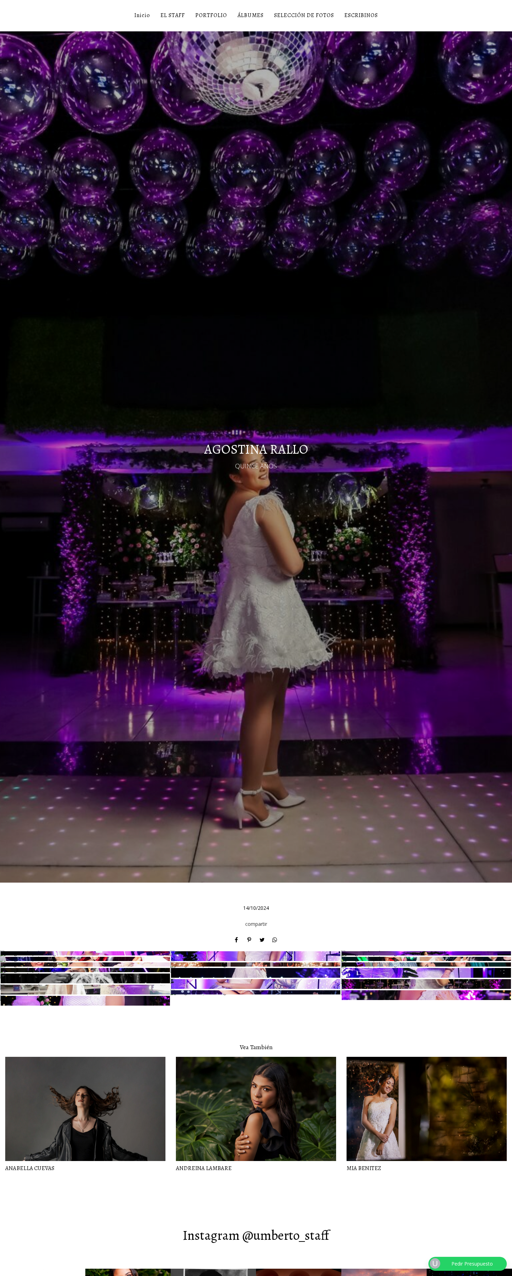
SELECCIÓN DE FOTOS (304, 15)
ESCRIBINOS (361, 15)
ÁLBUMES (251, 15)
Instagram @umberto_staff (256, 1235)
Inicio (142, 15)
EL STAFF (173, 15)
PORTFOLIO (211, 15)
